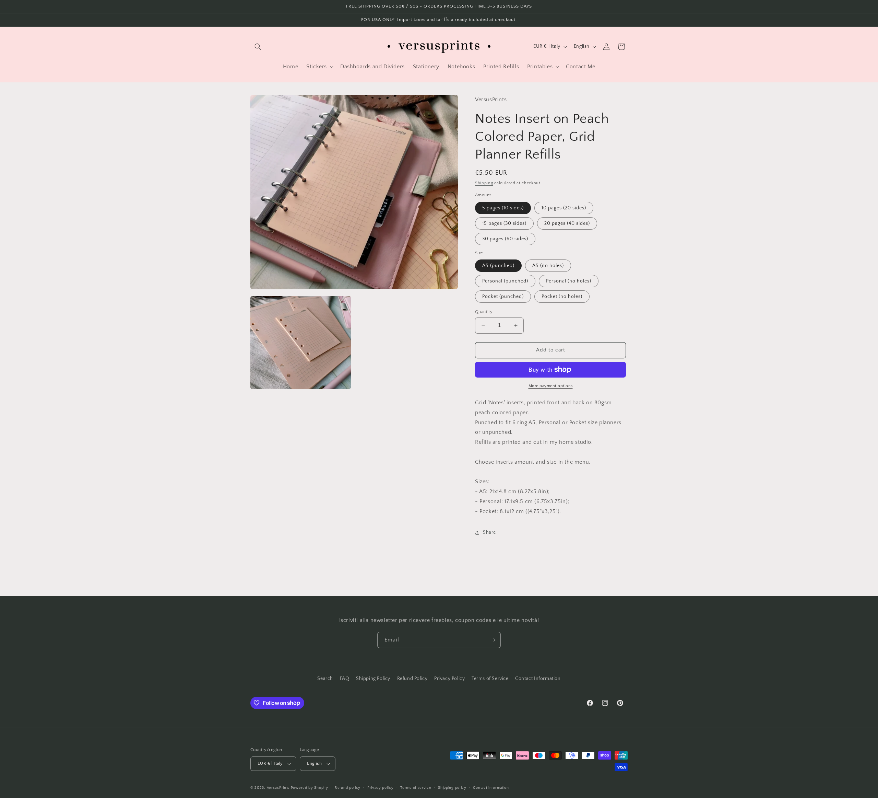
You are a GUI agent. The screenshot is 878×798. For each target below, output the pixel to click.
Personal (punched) (505, 281)
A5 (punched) (498, 265)
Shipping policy (452, 788)
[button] (257, 46)
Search (325, 678)
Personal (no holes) (568, 281)
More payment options (551, 386)
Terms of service (415, 788)
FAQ (344, 678)
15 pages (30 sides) (504, 223)
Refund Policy (412, 678)
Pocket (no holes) (562, 296)
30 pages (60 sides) (505, 239)
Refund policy (347, 788)
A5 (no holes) (548, 265)
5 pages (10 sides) (503, 208)
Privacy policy (380, 788)
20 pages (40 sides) (567, 223)
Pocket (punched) (503, 296)
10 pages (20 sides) (564, 208)
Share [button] (489, 532)
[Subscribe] (492, 640)
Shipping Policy (373, 678)
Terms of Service (490, 678)
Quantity (484, 311)
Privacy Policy (449, 678)
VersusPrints (278, 788)
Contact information (491, 788)
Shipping (484, 183)
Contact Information (537, 678)
